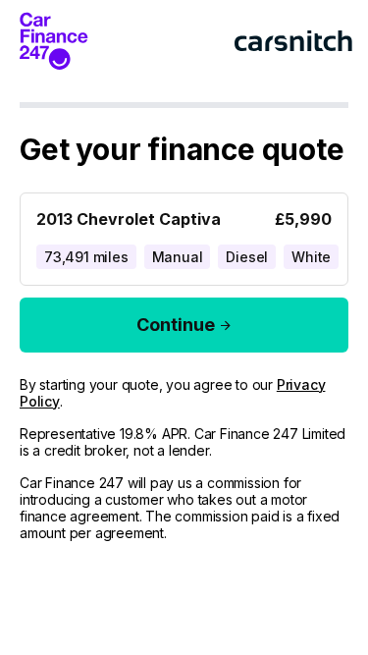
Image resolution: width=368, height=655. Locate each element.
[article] (184, 235)
